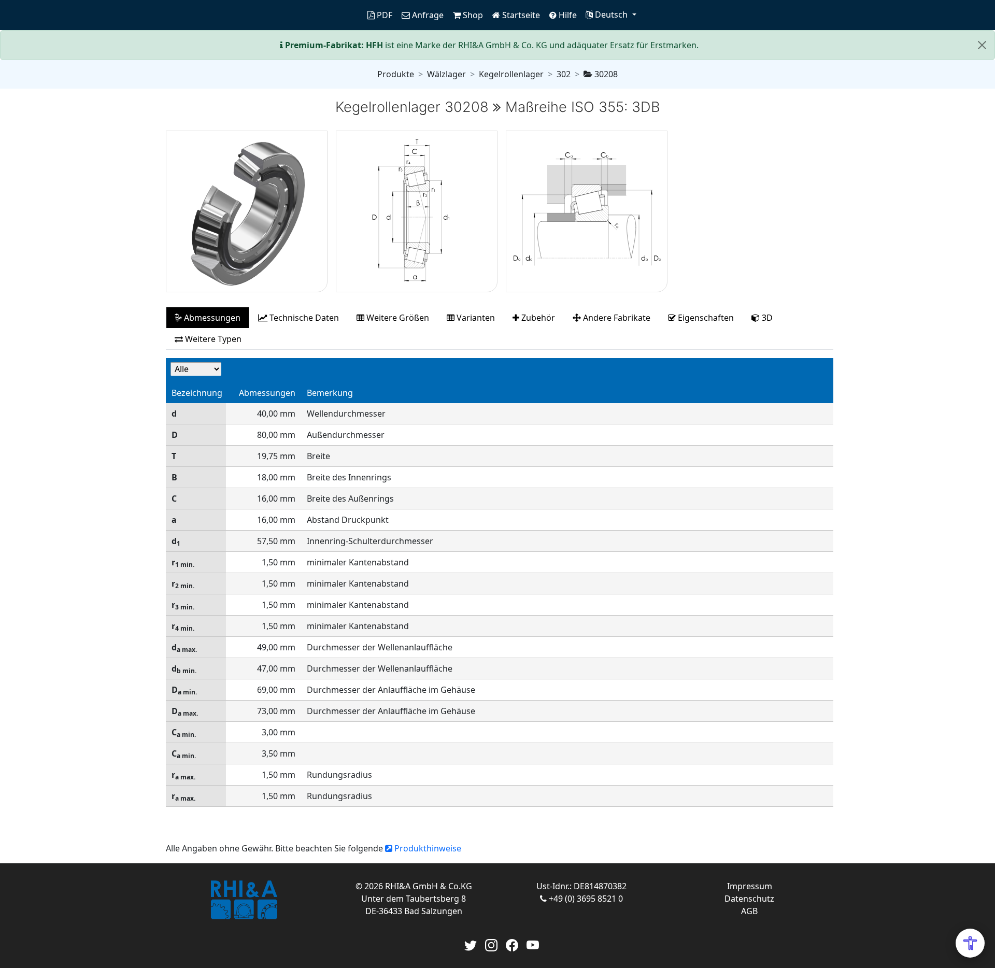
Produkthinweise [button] (426, 848)
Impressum (749, 886)
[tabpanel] (499, 587)
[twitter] (470, 944)
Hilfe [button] (567, 15)
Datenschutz (749, 898)
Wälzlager (446, 74)
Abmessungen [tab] (211, 317)
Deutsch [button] (611, 14)
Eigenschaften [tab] (705, 317)
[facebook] (512, 944)
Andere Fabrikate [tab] (615, 317)
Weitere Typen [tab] (212, 339)
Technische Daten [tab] (303, 317)
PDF (383, 15)
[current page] (358, 15)
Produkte (395, 74)
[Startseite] (243, 900)
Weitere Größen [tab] (396, 317)
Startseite (520, 15)
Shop (472, 15)
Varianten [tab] (474, 317)
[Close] (982, 45)
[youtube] (533, 944)
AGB (749, 911)
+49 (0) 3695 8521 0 (585, 898)
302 (564, 74)
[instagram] (491, 944)
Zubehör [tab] (537, 317)
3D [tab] (766, 317)
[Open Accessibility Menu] (970, 943)
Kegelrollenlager (511, 74)
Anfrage (427, 15)
